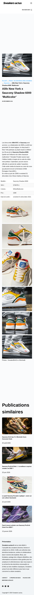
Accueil (4, 80)
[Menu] (31, 3)
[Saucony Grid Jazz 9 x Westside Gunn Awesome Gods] (17, 425)
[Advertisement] (17, 31)
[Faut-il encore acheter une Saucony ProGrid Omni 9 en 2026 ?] (17, 514)
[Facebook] (2, 586)
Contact (4, 577)
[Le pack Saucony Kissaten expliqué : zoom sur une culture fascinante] (17, 484)
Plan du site (26, 577)
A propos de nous (15, 577)
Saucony (7, 83)
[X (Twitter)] (5, 586)
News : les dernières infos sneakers (20, 80)
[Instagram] (8, 586)
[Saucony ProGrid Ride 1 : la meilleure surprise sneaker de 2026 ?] (17, 455)
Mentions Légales (7, 580)
